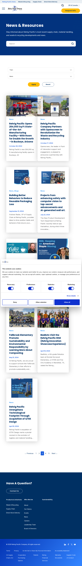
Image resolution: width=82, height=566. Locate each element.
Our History (28, 509)
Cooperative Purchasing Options (22, 557)
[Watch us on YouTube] (75, 544)
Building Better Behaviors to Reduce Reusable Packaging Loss (20, 200)
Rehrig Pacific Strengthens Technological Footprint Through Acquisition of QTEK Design (20, 414)
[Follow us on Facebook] (68, 544)
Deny (15, 302)
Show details (71, 296)
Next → (54, 453)
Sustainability (47, 500)
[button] (64, 5)
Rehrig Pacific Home (9, 2)
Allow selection (41, 302)
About (26, 505)
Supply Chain (37, 2)
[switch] (31, 288)
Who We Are (28, 500)
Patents (36, 555)
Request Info (70, 11)
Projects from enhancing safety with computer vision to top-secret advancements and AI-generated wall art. (53, 203)
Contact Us (14, 491)
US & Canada (73, 5)
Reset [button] (48, 84)
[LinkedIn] (65, 544)
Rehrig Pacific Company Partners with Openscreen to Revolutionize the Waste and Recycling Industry (52, 131)
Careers (27, 521)
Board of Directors (30, 528)
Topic (11, 70)
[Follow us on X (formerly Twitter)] (71, 544)
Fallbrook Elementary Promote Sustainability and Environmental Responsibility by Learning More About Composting (21, 344)
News (11, 76)
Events (26, 513)
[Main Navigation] (4, 8)
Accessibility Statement (62, 550)
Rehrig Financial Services (45, 557)
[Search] (41, 42)
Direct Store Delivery (50, 2)
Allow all (67, 302)
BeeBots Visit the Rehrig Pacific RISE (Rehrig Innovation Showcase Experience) (53, 339)
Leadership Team (30, 524)
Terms (8, 550)
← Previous (29, 453)
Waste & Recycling (24, 2)
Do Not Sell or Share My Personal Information (37, 550)
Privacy (16, 550)
